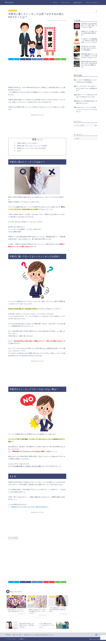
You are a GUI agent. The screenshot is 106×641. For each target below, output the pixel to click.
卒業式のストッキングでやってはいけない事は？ (31, 148)
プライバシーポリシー (92, 2)
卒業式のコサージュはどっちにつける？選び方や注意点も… (30, 507)
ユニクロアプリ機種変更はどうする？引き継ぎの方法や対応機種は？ (86, 81)
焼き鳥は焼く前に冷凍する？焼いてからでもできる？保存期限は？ (88, 48)
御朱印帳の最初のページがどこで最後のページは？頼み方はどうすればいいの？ (89, 55)
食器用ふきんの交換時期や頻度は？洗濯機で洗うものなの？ (86, 102)
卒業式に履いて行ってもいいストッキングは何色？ (32, 146)
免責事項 (22, 639)
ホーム (55, 2)
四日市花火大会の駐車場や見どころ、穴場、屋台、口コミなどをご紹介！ (89, 25)
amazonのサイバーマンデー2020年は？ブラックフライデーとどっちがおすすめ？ (86, 109)
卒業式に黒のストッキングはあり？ (27, 143)
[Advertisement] (37, 74)
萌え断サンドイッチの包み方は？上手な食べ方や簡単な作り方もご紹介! (86, 96)
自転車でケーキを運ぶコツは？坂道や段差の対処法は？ (89, 33)
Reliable (9, 2)
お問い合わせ (78, 2)
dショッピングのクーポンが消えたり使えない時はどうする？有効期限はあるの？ (86, 88)
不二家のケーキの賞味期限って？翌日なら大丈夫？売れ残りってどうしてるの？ (89, 40)
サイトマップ (65, 2)
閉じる (39, 139)
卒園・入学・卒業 (12, 10)
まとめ (19, 151)
